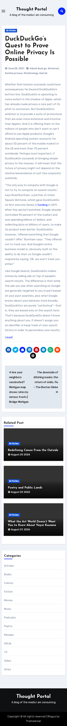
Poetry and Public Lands (25, 487)
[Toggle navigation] (3, 11)
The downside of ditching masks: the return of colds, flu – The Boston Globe (46, 380)
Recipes (9, 634)
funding (42, 204)
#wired (43, 73)
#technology (31, 73)
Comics (8, 583)
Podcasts (10, 617)
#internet (53, 68)
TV (5, 652)
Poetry (8, 626)
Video (7, 660)
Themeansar (33, 721)
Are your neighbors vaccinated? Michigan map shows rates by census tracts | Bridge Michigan (19, 387)
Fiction (8, 591)
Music (7, 608)
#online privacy (13, 73)
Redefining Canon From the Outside (33, 450)
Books (8, 574)
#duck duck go (38, 68)
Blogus (51, 716)
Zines (7, 669)
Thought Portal (31, 9)
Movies (8, 600)
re (7, 337)
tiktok (7, 643)
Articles (11, 30)
